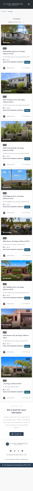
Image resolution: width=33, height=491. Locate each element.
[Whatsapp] (18, 450)
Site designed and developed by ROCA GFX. (17, 465)
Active (27, 27)
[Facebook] (10, 450)
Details (27, 62)
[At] (22, 450)
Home (4, 11)
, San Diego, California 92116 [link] (12, 384)
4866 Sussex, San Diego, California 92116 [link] (16, 241)
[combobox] (18, 22)
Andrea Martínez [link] (10, 68)
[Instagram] (14, 450)
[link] (16, 35)
